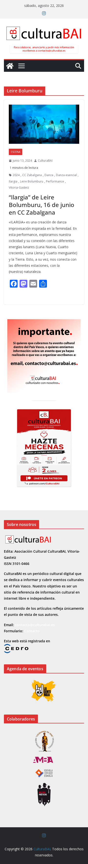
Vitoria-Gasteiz (19, 187)
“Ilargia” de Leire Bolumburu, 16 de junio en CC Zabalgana (41, 204)
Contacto (32, 631)
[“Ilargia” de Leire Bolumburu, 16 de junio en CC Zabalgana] (44, 124)
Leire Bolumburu (31, 181)
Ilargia (13, 181)
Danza (48, 175)
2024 (16, 175)
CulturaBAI (45, 160)
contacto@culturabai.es (35, 624)
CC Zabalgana (32, 175)
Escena (15, 152)
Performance (55, 181)
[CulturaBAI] (10, 66)
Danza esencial (66, 175)
